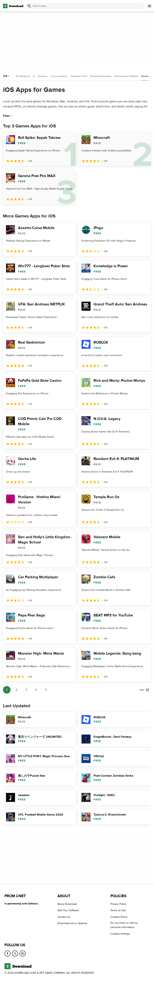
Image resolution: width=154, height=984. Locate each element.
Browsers (43, 76)
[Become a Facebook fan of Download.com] (8, 953)
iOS (5, 76)
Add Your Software (68, 910)
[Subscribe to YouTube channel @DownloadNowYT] (23, 953)
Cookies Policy (118, 916)
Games (145, 76)
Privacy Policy (118, 904)
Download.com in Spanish (72, 923)
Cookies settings (120, 933)
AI (34, 76)
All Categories (23, 76)
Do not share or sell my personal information (124, 925)
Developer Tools (79, 76)
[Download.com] (13, 6)
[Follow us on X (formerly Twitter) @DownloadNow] (15, 953)
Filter (6, 116)
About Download (67, 904)
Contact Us (63, 916)
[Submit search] (29, 6)
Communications (59, 76)
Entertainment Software (126, 76)
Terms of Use (118, 910)
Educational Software (100, 76)
